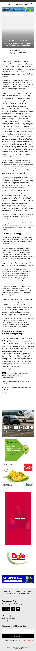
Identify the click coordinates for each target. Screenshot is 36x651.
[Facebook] (4, 609)
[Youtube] (18, 609)
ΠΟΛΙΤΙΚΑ (23, 40)
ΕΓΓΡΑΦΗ (17, 636)
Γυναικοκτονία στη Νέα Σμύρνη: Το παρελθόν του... (17, 387)
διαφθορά (10, 373)
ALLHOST (21, 648)
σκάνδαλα (19, 375)
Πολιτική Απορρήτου (27, 640)
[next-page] (6, 393)
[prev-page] (3, 393)
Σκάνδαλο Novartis (7, 377)
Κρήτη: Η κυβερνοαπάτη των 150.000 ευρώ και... (16, 381)
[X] (13, 609)
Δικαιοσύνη (17, 373)
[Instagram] (8, 609)
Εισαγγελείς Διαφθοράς (8, 375)
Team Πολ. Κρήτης (20, 50)
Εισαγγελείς (25, 373)
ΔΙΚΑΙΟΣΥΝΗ (13, 40)
